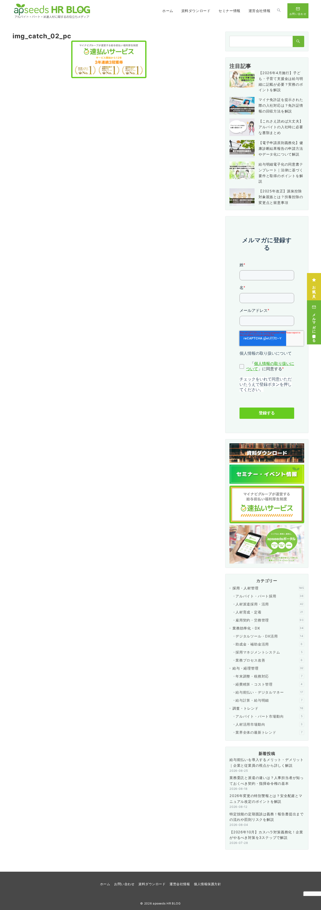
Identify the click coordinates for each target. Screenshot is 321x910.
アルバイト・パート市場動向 (268, 716)
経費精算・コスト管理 (269, 684)
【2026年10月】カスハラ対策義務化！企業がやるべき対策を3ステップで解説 (266, 835)
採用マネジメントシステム (268, 652)
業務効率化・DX (268, 628)
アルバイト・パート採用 (269, 596)
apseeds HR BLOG (167, 903)
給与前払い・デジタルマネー (269, 692)
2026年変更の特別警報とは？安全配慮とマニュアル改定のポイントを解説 (265, 799)
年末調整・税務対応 (268, 676)
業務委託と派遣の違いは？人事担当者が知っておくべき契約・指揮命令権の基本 (266, 780)
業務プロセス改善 (269, 660)
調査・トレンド (267, 708)
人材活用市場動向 (269, 724)
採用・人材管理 (268, 588)
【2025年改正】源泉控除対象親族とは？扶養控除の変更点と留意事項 (281, 197)
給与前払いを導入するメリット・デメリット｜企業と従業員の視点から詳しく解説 (266, 762)
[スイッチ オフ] (278, 11)
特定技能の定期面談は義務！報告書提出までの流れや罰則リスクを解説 (266, 817)
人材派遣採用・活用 (269, 604)
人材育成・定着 (269, 612)
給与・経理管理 (267, 668)
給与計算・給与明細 (268, 700)
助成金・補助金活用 (269, 644)
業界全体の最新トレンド (268, 732)
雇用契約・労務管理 (269, 620)
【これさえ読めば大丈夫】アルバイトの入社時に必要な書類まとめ (281, 127)
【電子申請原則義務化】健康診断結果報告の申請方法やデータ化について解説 (281, 148)
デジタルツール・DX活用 (269, 636)
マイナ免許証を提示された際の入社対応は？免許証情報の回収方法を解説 (281, 105)
